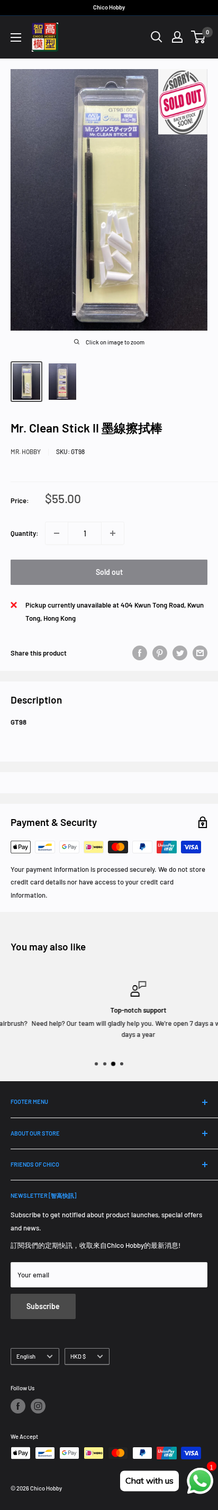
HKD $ (78, 1356)
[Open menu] (16, 37)
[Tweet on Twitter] (179, 653)
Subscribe (43, 1306)
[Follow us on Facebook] (18, 1406)
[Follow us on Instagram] (38, 1406)
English (25, 1356)
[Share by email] (200, 653)
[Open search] (156, 37)
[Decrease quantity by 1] (57, 533)
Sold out (109, 572)
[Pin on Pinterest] (159, 653)
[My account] (177, 37)
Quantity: (25, 533)
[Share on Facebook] (139, 653)
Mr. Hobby (26, 451)
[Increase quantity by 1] (113, 533)
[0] (198, 37)
